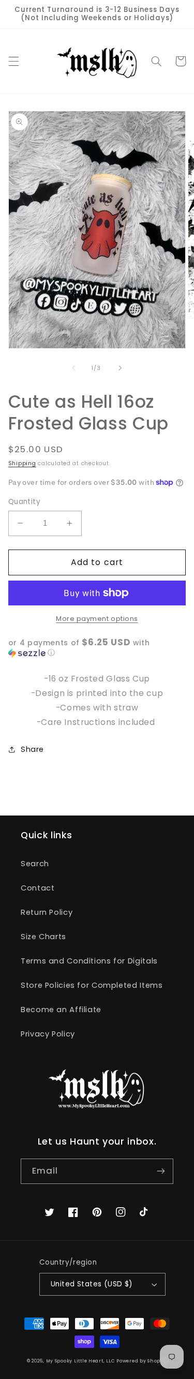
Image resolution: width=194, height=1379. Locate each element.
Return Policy (46, 912)
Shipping (22, 463)
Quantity (24, 502)
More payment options (97, 618)
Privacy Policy (48, 1034)
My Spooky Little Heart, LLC (80, 1361)
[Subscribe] (161, 1171)
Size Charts (43, 936)
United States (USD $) (92, 1284)
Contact (37, 888)
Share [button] (32, 749)
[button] (13, 61)
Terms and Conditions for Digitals (89, 961)
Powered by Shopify (141, 1361)
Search (35, 863)
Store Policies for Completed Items (91, 985)
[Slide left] (73, 368)
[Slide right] (120, 368)
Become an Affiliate (61, 1009)
